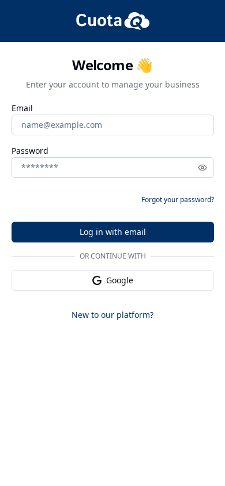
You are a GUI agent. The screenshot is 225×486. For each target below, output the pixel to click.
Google (119, 280)
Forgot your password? (177, 199)
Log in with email (113, 231)
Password (30, 151)
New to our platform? (112, 314)
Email (22, 108)
